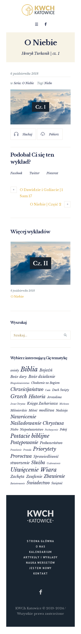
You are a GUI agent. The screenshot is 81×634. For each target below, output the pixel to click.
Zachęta (17, 476)
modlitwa (46, 410)
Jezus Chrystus (17, 404)
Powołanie (16, 450)
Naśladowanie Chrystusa (37, 423)
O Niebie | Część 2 (45, 204)
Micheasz (64, 404)
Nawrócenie (23, 417)
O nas (40, 546)
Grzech (18, 396)
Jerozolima (54, 397)
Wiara (48, 470)
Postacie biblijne (29, 436)
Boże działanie (41, 376)
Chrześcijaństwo (26, 389)
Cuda (47, 390)
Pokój (63, 429)
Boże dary (18, 377)
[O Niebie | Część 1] (40, 106)
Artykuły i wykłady (40, 557)
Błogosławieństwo (19, 383)
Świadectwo (38, 482)
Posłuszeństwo (51, 443)
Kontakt (40, 573)
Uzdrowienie (53, 463)
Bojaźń (46, 370)
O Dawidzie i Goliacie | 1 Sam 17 (41, 193)
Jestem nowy (40, 568)
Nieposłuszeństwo (31, 429)
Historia (37, 396)
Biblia (29, 369)
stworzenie (19, 462)
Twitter (34, 173)
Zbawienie (54, 476)
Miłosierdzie (18, 410)
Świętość (57, 483)
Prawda (27, 450)
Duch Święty (60, 390)
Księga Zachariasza (42, 403)
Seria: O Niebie (24, 83)
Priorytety (44, 449)
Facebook (16, 173)
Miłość (33, 410)
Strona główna (40, 541)
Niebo (48, 83)
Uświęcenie (24, 470)
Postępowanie (24, 442)
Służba (38, 462)
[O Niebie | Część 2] (40, 263)
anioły (14, 370)
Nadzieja (62, 410)
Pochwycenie (51, 429)
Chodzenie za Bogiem (45, 383)
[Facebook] (46, 24)
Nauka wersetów (40, 563)
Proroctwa (21, 456)
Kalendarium (40, 552)
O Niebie (17, 296)
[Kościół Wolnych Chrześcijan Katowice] (40, 10)
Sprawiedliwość (46, 456)
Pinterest (52, 173)
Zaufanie (34, 476)
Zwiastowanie (17, 483)
